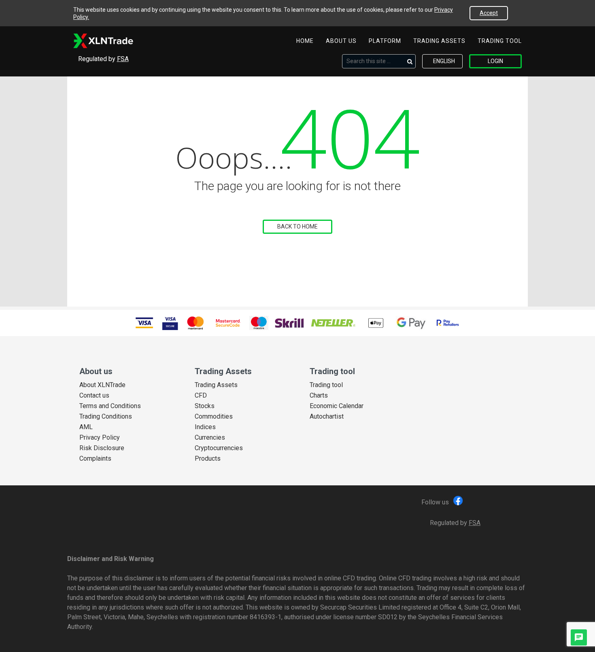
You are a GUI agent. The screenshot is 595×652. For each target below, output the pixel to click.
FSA (123, 59)
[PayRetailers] (447, 323)
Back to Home (297, 226)
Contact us (94, 395)
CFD (201, 395)
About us (341, 41)
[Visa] (144, 323)
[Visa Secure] (170, 323)
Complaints (95, 458)
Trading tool (500, 41)
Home (305, 41)
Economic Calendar (336, 406)
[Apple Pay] (375, 323)
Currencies (210, 437)
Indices (205, 427)
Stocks (205, 406)
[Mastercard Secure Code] (227, 323)
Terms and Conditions (110, 406)
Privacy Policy (99, 437)
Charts (319, 395)
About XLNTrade (102, 385)
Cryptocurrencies (219, 448)
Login (495, 61)
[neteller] (333, 323)
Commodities (214, 416)
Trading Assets (439, 41)
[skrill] (289, 323)
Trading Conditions (105, 416)
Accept (489, 13)
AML (86, 427)
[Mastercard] (195, 323)
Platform (385, 41)
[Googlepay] (411, 323)
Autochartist (327, 416)
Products (208, 458)
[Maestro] (258, 323)
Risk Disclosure (101, 448)
